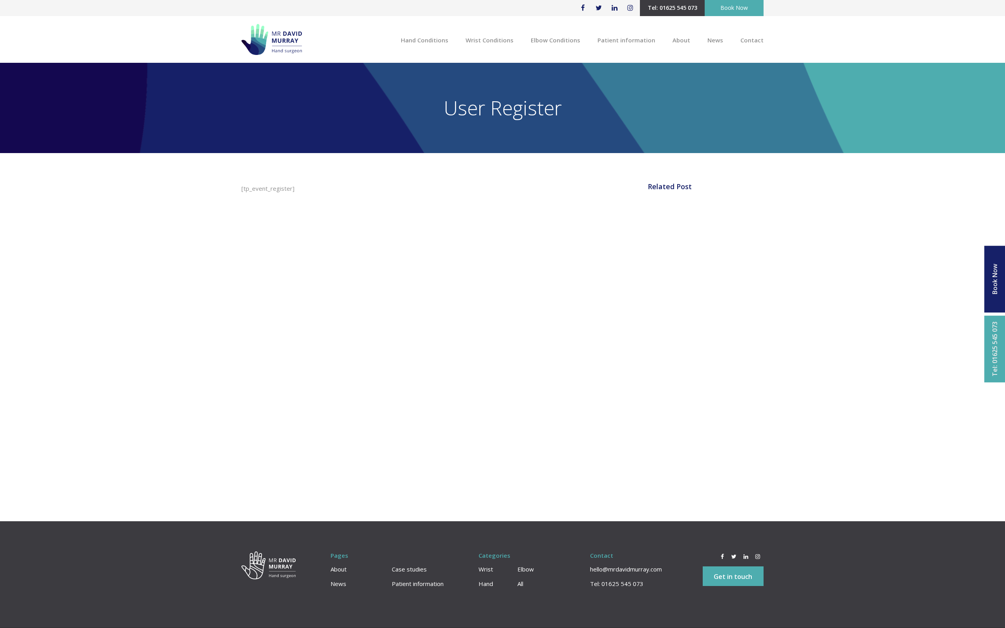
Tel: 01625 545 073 (672, 7)
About (681, 40)
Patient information (626, 40)
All (520, 584)
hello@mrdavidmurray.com (626, 569)
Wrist (486, 569)
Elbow (525, 569)
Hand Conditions (424, 40)
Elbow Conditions (555, 40)
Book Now (734, 7)
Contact (752, 40)
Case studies (409, 569)
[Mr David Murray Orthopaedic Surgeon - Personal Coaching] (271, 43)
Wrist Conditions (489, 40)
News (715, 40)
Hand (486, 584)
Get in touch (733, 576)
